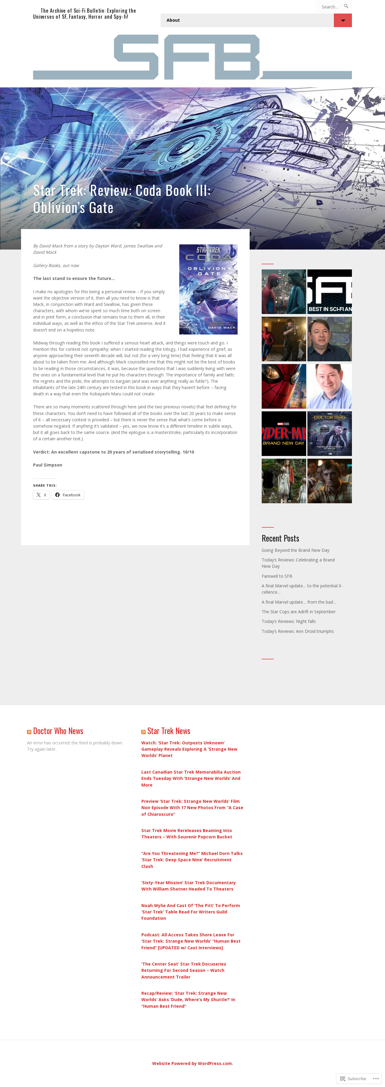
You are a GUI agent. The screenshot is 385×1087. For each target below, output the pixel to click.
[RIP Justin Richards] (329, 340)
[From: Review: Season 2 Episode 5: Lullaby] (284, 482)
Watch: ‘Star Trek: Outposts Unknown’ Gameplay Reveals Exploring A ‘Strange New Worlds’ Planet (189, 749)
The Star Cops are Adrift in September (299, 611)
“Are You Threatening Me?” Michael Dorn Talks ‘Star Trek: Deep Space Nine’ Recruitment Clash (192, 859)
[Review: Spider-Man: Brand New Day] (284, 387)
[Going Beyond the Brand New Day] (284, 340)
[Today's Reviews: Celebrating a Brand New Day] (284, 434)
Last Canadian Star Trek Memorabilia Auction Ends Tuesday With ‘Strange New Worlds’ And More (191, 778)
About (173, 20)
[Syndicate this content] (29, 731)
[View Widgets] (343, 20)
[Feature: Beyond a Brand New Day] (284, 292)
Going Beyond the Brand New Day (295, 550)
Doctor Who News (58, 731)
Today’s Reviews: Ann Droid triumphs (298, 631)
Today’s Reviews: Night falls (289, 621)
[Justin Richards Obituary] (329, 387)
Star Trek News (168, 731)
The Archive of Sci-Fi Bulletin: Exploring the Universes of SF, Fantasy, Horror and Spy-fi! (84, 13)
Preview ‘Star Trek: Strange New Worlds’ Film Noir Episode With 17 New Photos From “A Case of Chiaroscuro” (192, 807)
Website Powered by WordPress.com (192, 1063)
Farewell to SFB (277, 576)
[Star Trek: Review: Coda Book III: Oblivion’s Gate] (192, 168)
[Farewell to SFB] (329, 292)
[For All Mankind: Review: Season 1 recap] (329, 482)
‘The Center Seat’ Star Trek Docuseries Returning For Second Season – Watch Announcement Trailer (183, 970)
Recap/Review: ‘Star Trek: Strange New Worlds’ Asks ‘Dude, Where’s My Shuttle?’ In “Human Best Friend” (188, 999)
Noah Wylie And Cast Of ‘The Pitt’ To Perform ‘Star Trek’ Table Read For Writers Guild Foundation (190, 912)
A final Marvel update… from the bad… (299, 602)
